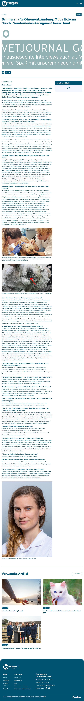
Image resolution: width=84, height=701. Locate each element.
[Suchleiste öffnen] (77, 3)
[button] (3, 72)
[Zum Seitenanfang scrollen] (4, 697)
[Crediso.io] (77, 697)
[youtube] (49, 688)
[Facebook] (46, 688)
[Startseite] (10, 3)
